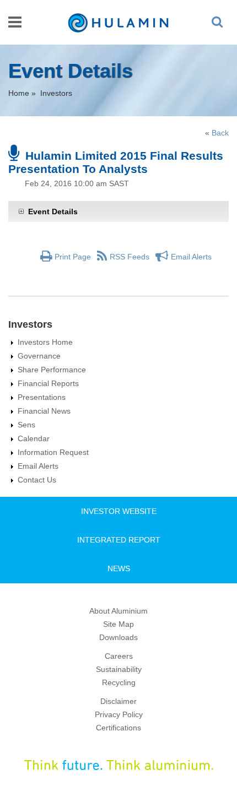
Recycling (119, 682)
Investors (56, 93)
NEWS (118, 568)
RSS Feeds (129, 256)
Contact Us (37, 479)
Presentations (42, 397)
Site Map (118, 624)
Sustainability (119, 669)
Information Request (53, 452)
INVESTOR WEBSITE (119, 511)
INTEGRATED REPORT (118, 539)
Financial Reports (48, 383)
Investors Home (45, 342)
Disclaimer (118, 701)
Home (18, 93)
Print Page (73, 256)
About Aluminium (118, 610)
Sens (26, 424)
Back (220, 132)
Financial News (44, 410)
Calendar (34, 438)
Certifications (118, 727)
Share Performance (52, 369)
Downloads (118, 637)
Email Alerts (191, 256)
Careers (119, 656)
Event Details (53, 211)
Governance (39, 355)
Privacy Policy (119, 714)
